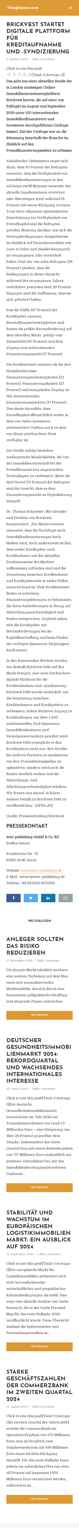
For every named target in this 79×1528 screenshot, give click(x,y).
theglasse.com (22, 8)
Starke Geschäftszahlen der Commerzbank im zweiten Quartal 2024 (39, 1385)
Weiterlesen (39, 1015)
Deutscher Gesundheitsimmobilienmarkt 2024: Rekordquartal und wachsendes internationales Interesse (38, 1061)
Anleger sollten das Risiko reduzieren (35, 946)
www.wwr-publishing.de (41, 870)
